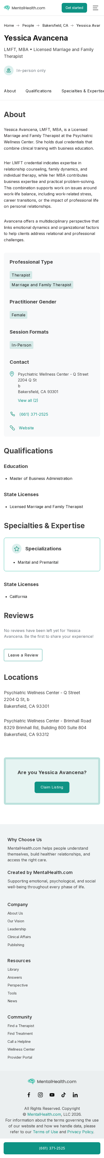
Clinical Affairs (19, 936)
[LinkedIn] (75, 1095)
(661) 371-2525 (33, 414)
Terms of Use (45, 1131)
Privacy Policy (80, 1131)
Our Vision (15, 921)
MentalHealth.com (44, 1114)
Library (13, 969)
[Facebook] (29, 1095)
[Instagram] (40, 1095)
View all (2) (28, 400)
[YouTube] (52, 1095)
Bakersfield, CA (55, 25)
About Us (15, 913)
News (12, 1001)
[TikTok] (64, 1095)
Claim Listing (52, 787)
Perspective (17, 985)
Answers (14, 977)
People (28, 25)
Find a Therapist (20, 1025)
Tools (12, 993)
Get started (74, 8)
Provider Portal (19, 1057)
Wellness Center (21, 1049)
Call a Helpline (19, 1041)
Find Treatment (20, 1033)
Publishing (15, 944)
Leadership (16, 929)
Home (9, 25)
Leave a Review (23, 655)
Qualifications (39, 90)
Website (26, 427)
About (10, 90)
